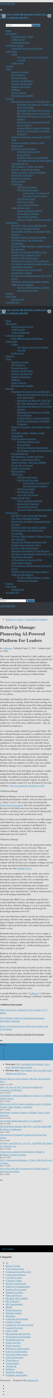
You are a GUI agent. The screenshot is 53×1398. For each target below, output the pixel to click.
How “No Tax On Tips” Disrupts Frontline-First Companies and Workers (21, 1088)
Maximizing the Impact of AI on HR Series (30, 101)
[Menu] (1, 9)
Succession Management (17, 1354)
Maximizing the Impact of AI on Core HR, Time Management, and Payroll (34, 112)
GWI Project (17, 184)
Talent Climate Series (20, 207)
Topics (9, 68)
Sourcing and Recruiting (22, 80)
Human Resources (19, 77)
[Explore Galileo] (26, 1244)
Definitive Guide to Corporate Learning (28, 237)
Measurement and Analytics (18, 1333)
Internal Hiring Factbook (28, 213)
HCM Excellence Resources (23, 148)
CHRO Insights (18, 39)
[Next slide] (49, 16)
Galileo (14, 54)
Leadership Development (36, 619)
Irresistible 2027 (13, 302)
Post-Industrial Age (20, 163)
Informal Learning (14, 1313)
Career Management (15, 1268)
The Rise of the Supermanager (24, 257)
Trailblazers (34, 993)
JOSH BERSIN (7, 4)
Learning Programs (14, 1327)
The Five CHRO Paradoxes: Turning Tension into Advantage (33, 289)
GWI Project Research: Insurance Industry (30, 281)
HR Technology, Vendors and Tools (27, 166)
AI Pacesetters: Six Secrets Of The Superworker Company (36, 194)
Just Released (12, 222)
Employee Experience (21, 86)
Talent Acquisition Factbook (29, 210)
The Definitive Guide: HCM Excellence (34, 160)
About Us (10, 66)
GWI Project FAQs (25, 201)
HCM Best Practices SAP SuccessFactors (28, 153)
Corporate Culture (14, 1280)
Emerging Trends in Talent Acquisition (34, 219)
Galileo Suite (11, 51)
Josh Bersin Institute (15, 45)
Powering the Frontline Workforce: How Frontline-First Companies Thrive (29, 253)
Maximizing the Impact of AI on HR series (30, 260)
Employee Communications (18, 1286)
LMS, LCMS (12, 1330)
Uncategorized (12, 1363)
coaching (18, 1034)
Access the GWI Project (27, 204)
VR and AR (11, 1366)
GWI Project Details (26, 198)
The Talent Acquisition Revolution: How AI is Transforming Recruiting (32, 265)
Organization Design (15, 1339)
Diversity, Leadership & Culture (25, 169)
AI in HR (21, 60)
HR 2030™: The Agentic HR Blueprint (29, 225)
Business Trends (13, 1265)
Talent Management (14, 1357)
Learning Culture (13, 1321)
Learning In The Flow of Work (19, 1324)
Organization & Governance (18, 1336)
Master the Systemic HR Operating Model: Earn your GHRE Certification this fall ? (25, 16)
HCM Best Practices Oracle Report (32, 157)
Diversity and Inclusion (21, 83)
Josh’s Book (11, 296)
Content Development (15, 1274)
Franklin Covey (24, 868)
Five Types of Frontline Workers (25, 228)
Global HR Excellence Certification (27, 48)
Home (8, 30)
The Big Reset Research (22, 175)
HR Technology (18, 74)
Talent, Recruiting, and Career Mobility (28, 172)
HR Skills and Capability (22, 95)
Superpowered (17, 299)
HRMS (9, 1307)
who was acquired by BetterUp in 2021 (27, 785)
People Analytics (18, 92)
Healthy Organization (21, 178)
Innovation (10, 1315)
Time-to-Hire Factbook (27, 216)
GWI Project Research (27, 187)
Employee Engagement (16, 1289)
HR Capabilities (18, 181)
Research (10, 98)
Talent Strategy (12, 1360)
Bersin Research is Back (22, 36)
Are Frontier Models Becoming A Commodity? (21, 1120)
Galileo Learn (17, 63)
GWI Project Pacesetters (28, 190)
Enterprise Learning (20, 71)
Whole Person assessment (11, 805)
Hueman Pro (32, 1380)
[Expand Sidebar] (1, 1040)
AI (7, 1262)
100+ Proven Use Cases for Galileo (32, 57)
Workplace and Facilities (16, 1375)
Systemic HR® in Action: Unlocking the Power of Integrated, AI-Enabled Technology (33, 131)
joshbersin (7, 648)
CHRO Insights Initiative (22, 284)
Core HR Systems (14, 1277)
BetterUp (9, 1034)
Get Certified (8, 1248)
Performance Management (17, 1348)
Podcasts (9, 293)
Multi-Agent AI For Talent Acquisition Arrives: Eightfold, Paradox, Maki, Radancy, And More (26, 1105)
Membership (11, 33)
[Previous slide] (4, 16)
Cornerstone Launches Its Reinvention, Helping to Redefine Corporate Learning (22, 1153)
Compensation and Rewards (18, 1271)
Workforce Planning (14, 1372)
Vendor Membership (20, 42)
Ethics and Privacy (14, 1295)
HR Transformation (14, 1304)
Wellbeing (15, 89)
